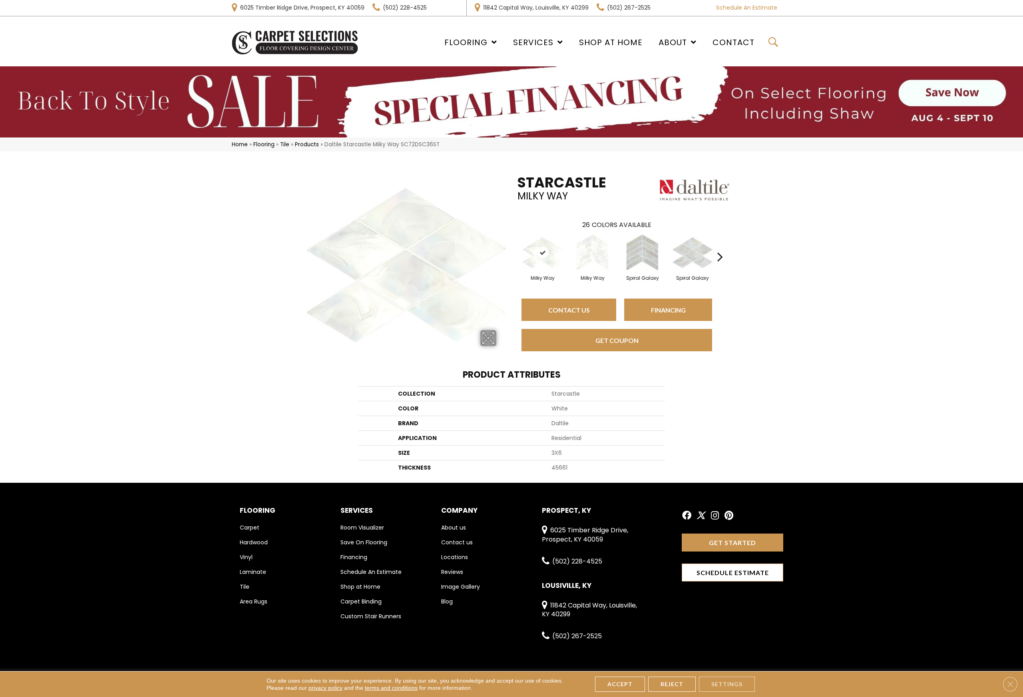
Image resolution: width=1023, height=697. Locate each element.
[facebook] (686, 516)
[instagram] (715, 516)
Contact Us (569, 310)
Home (240, 144)
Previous (513, 245)
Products (307, 144)
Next (720, 245)
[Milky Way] (543, 252)
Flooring (264, 144)
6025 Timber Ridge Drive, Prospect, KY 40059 (302, 8)
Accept (620, 684)
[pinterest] (728, 516)
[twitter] (700, 516)
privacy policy (325, 688)
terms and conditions (391, 688)
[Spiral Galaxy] (642, 253)
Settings (726, 684)
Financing (668, 310)
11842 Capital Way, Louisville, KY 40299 (536, 8)
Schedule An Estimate (746, 8)
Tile (284, 144)
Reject (672, 684)
